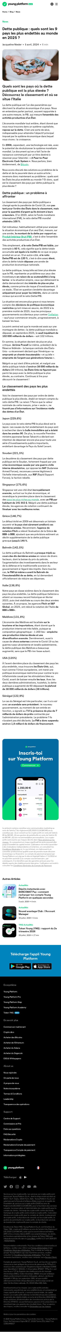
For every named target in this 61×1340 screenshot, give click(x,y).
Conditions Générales (11, 849)
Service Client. (51, 1257)
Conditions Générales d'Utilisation (27, 1255)
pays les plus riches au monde (23, 499)
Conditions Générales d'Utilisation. (17, 1250)
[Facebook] (11, 1187)
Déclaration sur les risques (40, 1306)
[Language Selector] (52, 4)
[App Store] (20, 1177)
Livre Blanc (31, 1238)
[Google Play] (25, 1177)
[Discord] (35, 1187)
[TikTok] (23, 1187)
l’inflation (53, 314)
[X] (5, 1187)
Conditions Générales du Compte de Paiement (32, 866)
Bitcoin (24, 164)
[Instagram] (17, 1187)
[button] (30, 779)
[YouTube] (29, 1187)
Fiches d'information (39, 1248)
